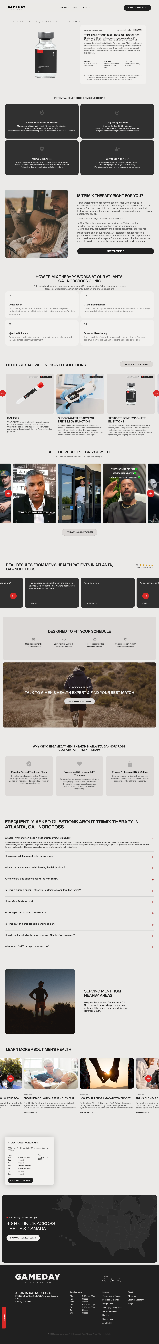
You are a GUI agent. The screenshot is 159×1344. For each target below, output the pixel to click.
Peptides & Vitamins (110, 1300)
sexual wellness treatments (131, 241)
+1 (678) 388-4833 (23, 1301)
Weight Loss (107, 1304)
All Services (107, 1323)
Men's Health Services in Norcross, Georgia (27, 22)
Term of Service (87, 1334)
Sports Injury (107, 1319)
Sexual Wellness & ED (111, 1311)
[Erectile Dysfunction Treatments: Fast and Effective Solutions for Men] (51, 1074)
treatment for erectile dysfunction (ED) (51, 842)
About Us (132, 1296)
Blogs (86, 8)
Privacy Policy (97, 1334)
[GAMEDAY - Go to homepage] (37, 1278)
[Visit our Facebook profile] (112, 1280)
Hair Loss (106, 1315)
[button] (64, 7)
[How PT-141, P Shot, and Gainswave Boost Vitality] (107, 1074)
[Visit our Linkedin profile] (119, 1280)
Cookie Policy (107, 1334)
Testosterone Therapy (112, 1296)
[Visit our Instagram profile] (104, 1280)
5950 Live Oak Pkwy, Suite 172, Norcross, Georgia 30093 (36, 1297)
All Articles (28, 1095)
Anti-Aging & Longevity (112, 1307)
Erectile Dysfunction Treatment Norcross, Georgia (58, 22)
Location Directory (136, 1300)
